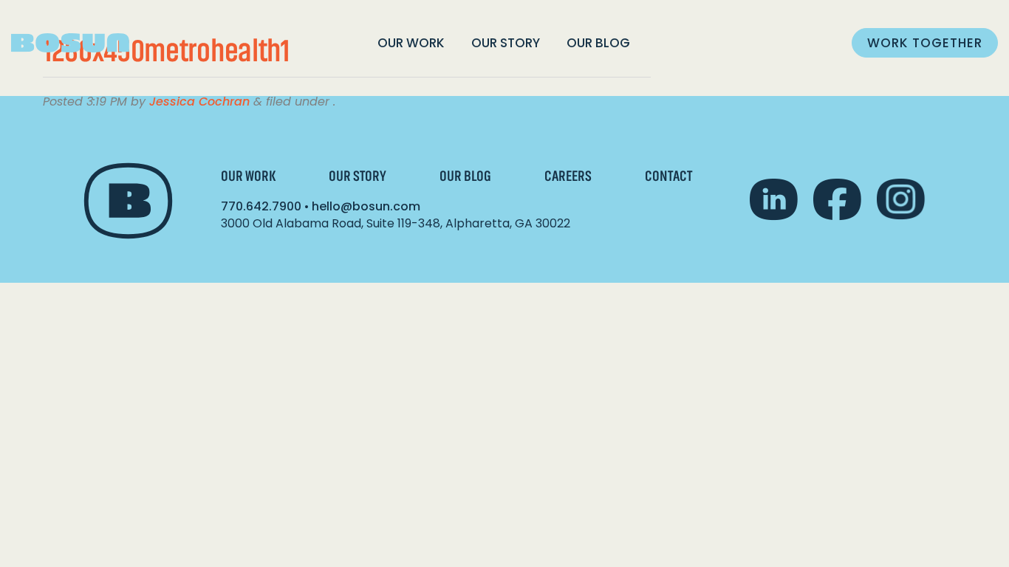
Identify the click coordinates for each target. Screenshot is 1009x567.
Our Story (505, 43)
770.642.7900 (261, 206)
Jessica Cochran (199, 101)
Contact (668, 176)
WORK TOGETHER (924, 43)
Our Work (411, 43)
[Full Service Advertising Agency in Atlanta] (70, 43)
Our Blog (598, 43)
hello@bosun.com (366, 206)
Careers (568, 176)
